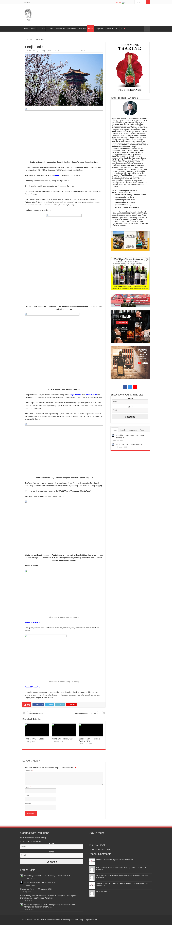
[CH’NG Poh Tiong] (28, 14)
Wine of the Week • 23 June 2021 (87, 713)
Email (27, 795)
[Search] (148, 2)
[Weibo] (133, 2)
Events (51, 29)
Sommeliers (60, 29)
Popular (123, 430)
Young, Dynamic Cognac (62, 739)
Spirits (90, 29)
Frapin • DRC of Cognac (35, 739)
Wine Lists (82, 29)
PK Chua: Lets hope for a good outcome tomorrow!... (115, 860)
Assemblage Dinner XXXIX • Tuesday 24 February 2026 (47, 875)
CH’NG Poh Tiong (32, 51)
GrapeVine (99, 29)
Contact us (109, 29)
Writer (33, 29)
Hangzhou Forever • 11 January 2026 (129, 444)
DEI (122, 29)
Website (28, 804)
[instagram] (130, 2)
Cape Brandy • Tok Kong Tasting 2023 (89, 740)
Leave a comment (69, 51)
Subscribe (130, 417)
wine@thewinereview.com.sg (35, 838)
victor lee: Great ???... (103, 891)
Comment (29, 771)
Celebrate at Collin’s (35, 713)
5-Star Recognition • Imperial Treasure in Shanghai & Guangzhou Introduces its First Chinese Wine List (48, 897)
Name (27, 787)
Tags (142, 430)
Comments (133, 430)
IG (117, 29)
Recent (115, 430)
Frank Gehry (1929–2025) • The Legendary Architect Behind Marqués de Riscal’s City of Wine (49, 905)
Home (26, 29)
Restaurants (71, 29)
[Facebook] (127, 2)
